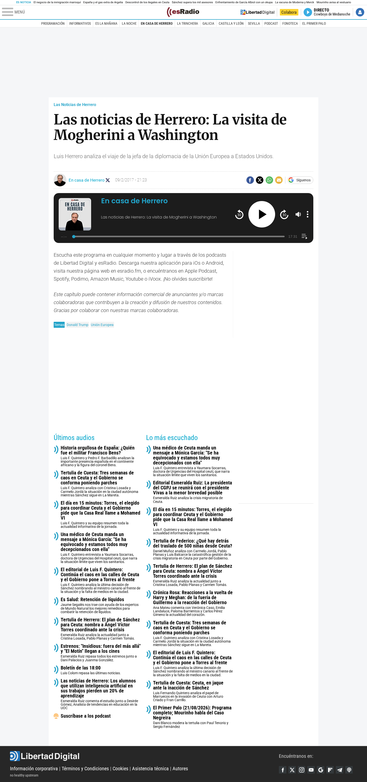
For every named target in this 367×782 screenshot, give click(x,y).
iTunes (349, 770)
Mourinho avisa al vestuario (334, 2)
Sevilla (254, 23)
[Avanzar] (284, 214)
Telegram (339, 770)
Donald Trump (77, 325)
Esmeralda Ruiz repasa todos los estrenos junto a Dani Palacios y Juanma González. (101, 653)
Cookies (120, 769)
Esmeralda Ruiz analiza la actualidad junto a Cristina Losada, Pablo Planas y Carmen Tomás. (100, 628)
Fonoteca (290, 23)
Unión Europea (102, 325)
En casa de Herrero (157, 23)
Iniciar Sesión (360, 12)
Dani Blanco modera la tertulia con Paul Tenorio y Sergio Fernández (192, 716)
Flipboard (330, 770)
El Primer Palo (314, 23)
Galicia (208, 23)
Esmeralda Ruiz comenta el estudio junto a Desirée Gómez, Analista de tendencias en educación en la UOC (99, 694)
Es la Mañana (106, 23)
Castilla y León (231, 23)
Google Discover (320, 770)
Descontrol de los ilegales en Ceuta (147, 2)
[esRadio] (183, 12)
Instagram (301, 770)
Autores (180, 769)
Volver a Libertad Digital (257, 12)
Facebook (282, 770)
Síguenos (303, 180)
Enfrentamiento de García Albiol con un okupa (244, 2)
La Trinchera (187, 23)
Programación (53, 23)
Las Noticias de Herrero (75, 104)
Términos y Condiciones (85, 769)
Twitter (292, 770)
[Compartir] (250, 180)
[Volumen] (298, 214)
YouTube (311, 770)
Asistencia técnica (150, 769)
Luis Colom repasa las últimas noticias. (91, 670)
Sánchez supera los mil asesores (192, 2)
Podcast (271, 23)
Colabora (289, 12)
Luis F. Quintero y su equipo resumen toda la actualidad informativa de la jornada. (100, 514)
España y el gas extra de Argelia (103, 2)
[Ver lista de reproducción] (304, 236)
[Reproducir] (261, 214)
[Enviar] (269, 180)
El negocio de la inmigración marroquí (57, 2)
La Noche (129, 23)
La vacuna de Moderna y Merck (294, 2)
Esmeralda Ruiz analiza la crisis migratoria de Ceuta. (192, 491)
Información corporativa (34, 769)
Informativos (80, 23)
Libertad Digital (144, 756)
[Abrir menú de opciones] (307, 214)
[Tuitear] (259, 180)
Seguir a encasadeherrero (107, 180)
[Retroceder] (239, 214)
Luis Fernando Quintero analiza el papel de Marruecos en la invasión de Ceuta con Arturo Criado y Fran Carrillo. (188, 691)
